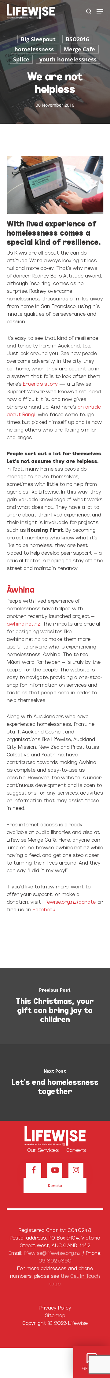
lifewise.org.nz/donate (69, 901)
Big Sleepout (38, 39)
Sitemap (55, 1314)
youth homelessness (68, 59)
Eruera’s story (40, 383)
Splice (21, 59)
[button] (100, 11)
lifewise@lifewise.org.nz (52, 1252)
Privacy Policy (55, 1307)
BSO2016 (77, 39)
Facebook (44, 909)
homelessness (34, 49)
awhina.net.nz (24, 623)
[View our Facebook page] (33, 1170)
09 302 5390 (55, 1260)
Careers (76, 1149)
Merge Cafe (79, 49)
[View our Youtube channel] (54, 1170)
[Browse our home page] (55, 1136)
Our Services (43, 1149)
